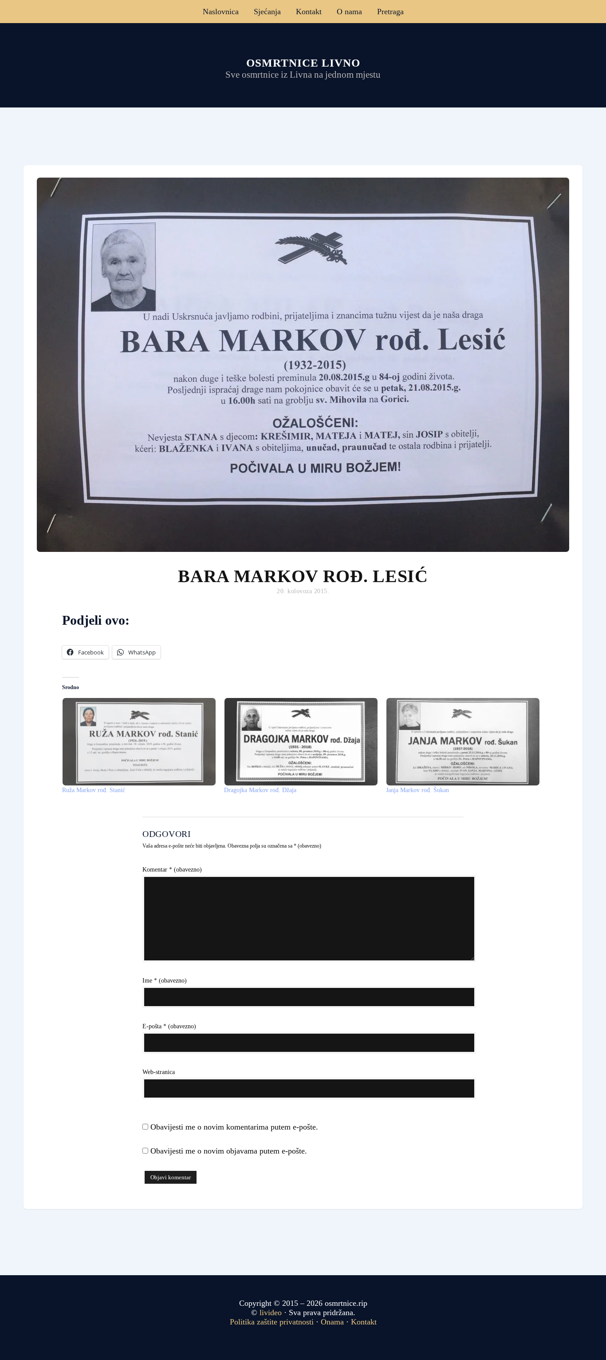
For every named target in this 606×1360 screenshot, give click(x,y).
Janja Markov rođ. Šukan (417, 790)
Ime (164, 980)
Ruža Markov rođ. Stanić (93, 790)
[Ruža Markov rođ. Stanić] (138, 742)
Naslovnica (221, 11)
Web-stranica (158, 1072)
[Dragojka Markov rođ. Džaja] (300, 742)
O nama (349, 11)
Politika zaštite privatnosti (272, 1321)
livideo (272, 1312)
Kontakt (309, 11)
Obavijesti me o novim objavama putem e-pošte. (228, 1150)
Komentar (172, 869)
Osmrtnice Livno (303, 63)
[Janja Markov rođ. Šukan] (462, 742)
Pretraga (390, 11)
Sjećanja (267, 11)
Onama (332, 1321)
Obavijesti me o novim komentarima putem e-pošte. (234, 1126)
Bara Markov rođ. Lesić (303, 576)
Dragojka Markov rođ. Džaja (260, 790)
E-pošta (169, 1026)
